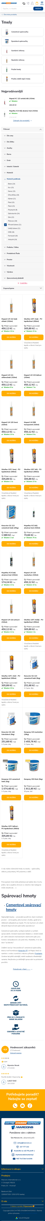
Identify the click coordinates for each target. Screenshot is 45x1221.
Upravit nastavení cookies (28, 1213)
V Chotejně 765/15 (8, 1183)
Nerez (11, 191)
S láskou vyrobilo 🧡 (22, 1206)
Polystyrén (12, 210)
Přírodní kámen (14, 225)
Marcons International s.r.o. (11, 1180)
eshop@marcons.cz (24, 1143)
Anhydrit (12, 240)
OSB (11, 232)
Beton (11, 184)
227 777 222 (24, 1147)
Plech (11, 206)
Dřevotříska (13, 195)
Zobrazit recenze (15, 1053)
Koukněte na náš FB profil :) (24, 1151)
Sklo (11, 217)
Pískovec (12, 221)
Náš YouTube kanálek (24, 1159)
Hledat (38, 9)
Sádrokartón (13, 214)
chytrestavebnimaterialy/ (24, 1155)
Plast (11, 202)
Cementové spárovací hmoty (23, 907)
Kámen (11, 199)
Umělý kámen (14, 228)
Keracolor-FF (23, 951)
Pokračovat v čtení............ (21, 969)
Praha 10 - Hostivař (8, 1186)
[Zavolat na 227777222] (28, 3)
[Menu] (42, 3)
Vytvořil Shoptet (24, 1218)
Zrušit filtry (23, 283)
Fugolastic (38, 953)
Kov (10, 188)
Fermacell (12, 236)
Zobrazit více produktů (21, 121)
